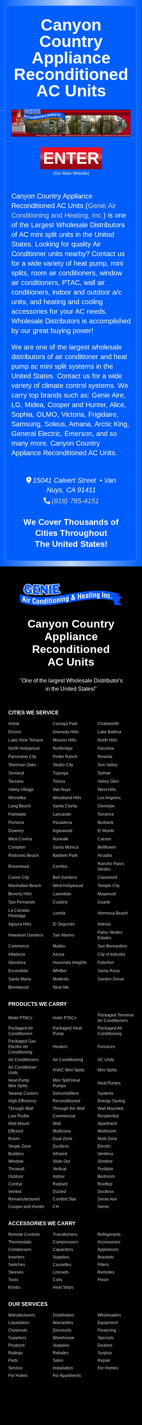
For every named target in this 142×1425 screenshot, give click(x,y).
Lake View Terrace (25, 740)
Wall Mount (18, 1123)
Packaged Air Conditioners (20, 1031)
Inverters (16, 1257)
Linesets (61, 1272)
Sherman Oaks (22, 764)
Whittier (60, 970)
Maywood (107, 894)
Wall (57, 1123)
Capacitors (63, 1249)
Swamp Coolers (23, 1093)
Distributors (63, 1315)
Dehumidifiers (66, 1093)
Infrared (60, 1153)
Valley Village (21, 789)
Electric (104, 1146)
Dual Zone (62, 1138)
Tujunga (60, 773)
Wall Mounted (110, 1108)
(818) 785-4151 (74, 501)
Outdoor (15, 1176)
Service (15, 1368)
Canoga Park (65, 723)
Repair (104, 1360)
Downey (16, 830)
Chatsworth (108, 723)
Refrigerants (109, 1234)
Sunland (16, 773)
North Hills (107, 740)
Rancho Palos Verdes (111, 866)
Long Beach (19, 806)
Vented (14, 1191)
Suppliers (17, 1337)
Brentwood (18, 987)
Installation (63, 1368)
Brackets (106, 1257)
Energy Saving (111, 1101)
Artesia (104, 924)
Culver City (18, 877)
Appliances (108, 1249)
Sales (58, 1360)
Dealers (105, 1345)
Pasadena (62, 822)
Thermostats (19, 1242)
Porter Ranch (65, 756)
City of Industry (111, 954)
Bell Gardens (65, 877)
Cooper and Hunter (26, 1206)
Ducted (59, 1191)
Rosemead (18, 866)
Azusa (58, 954)
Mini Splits (107, 1070)
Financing (107, 1330)
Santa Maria (19, 979)
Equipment (108, 1322)
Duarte (104, 902)
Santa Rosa (109, 970)
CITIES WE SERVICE (33, 712)
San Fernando (21, 902)
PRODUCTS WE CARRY (37, 1004)
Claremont (107, 877)
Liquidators (18, 1322)
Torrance (106, 814)
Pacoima (106, 748)
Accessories (109, 1242)
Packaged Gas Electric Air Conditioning (22, 1047)
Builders (16, 1153)
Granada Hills (66, 731)
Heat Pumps (109, 1083)
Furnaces (106, 1046)
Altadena (16, 954)
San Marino (63, 935)
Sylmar (104, 773)
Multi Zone (107, 1138)
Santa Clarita (65, 806)
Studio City (63, 764)
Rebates (61, 1353)
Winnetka (17, 797)
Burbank (105, 822)
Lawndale (62, 894)
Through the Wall (69, 1108)
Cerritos (60, 866)
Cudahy (60, 902)
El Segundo (64, 924)
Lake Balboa (109, 731)
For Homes (108, 1368)
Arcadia (105, 855)
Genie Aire (107, 1199)
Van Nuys (62, 789)
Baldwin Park (65, 855)
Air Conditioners (23, 1059)
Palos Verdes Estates (110, 935)
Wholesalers (109, 1315)
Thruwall (16, 1169)
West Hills (107, 789)
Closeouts (17, 1330)
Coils (57, 1279)
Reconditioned (66, 1101)
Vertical (60, 1169)
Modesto (61, 979)
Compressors (65, 1242)
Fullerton (106, 962)
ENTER (71, 158)
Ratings (15, 1353)
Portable (105, 1169)
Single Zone (19, 1146)
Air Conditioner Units (22, 1070)
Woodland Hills (67, 797)
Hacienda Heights (70, 962)
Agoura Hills (19, 924)
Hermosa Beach (113, 913)
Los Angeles (109, 797)
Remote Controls (24, 1234)
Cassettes (62, 1264)
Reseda (105, 756)
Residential (108, 1116)
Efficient (15, 1131)
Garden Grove (111, 979)
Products (16, 1345)
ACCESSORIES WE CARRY (41, 1223)
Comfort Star (64, 1199)
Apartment (107, 1123)
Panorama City (22, 756)
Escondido (18, 970)
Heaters (60, 1046)
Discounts (62, 1330)
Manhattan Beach (24, 885)
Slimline (105, 1161)
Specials (106, 1337)
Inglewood (62, 830)
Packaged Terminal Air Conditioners (116, 1018)
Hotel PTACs (65, 1017)
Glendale (106, 806)
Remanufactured (24, 1199)
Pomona (16, 822)
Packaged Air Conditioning (110, 1031)
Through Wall (20, 1108)
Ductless (61, 1146)
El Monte (106, 830)
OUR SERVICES (28, 1304)
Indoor (59, 1176)
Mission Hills (65, 740)
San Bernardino (112, 946)
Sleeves (15, 1272)
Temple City (109, 885)
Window (15, 1161)
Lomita (59, 913)
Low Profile (18, 1116)
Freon (103, 1279)
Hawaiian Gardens (25, 935)
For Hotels (18, 1375)
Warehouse (63, 1337)
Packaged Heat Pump (67, 1031)
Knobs (14, 1287)
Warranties (63, 1322)
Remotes (106, 1272)
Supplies (61, 1257)
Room (14, 1138)
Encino (14, 731)
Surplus (105, 1353)
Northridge (63, 748)
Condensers (19, 1249)
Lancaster (62, 814)
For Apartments (67, 1375)
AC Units (106, 1059)
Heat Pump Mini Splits (18, 1083)
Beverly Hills (20, 894)
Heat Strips (63, 1287)
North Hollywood (24, 748)
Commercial (64, 1116)
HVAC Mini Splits (68, 1070)
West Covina (20, 839)
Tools (13, 1279)
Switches (16, 1264)
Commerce (18, 946)
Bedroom (106, 1176)
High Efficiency (22, 1101)
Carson (104, 839)
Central (15, 1184)
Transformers (65, 1234)
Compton (17, 847)
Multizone (62, 1131)
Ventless (105, 1153)
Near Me (61, 987)
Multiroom (107, 1131)
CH (56, 1206)
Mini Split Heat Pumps (66, 1083)
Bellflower (107, 847)
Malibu (59, 946)
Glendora (17, 962)
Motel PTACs (20, 1017)
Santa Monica (66, 847)
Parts (13, 1360)
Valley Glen (108, 781)
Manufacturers (21, 1315)
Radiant (60, 1184)
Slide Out (61, 1161)
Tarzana (15, 781)
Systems (105, 1093)
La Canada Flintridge (18, 913)
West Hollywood (68, 885)
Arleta (13, 723)
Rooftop (105, 1184)
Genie (103, 1206)
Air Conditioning (68, 1059)
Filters (103, 1264)
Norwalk (60, 839)
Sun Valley (108, 764)
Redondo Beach (23, 855)
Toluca (59, 781)
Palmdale (17, 814)
